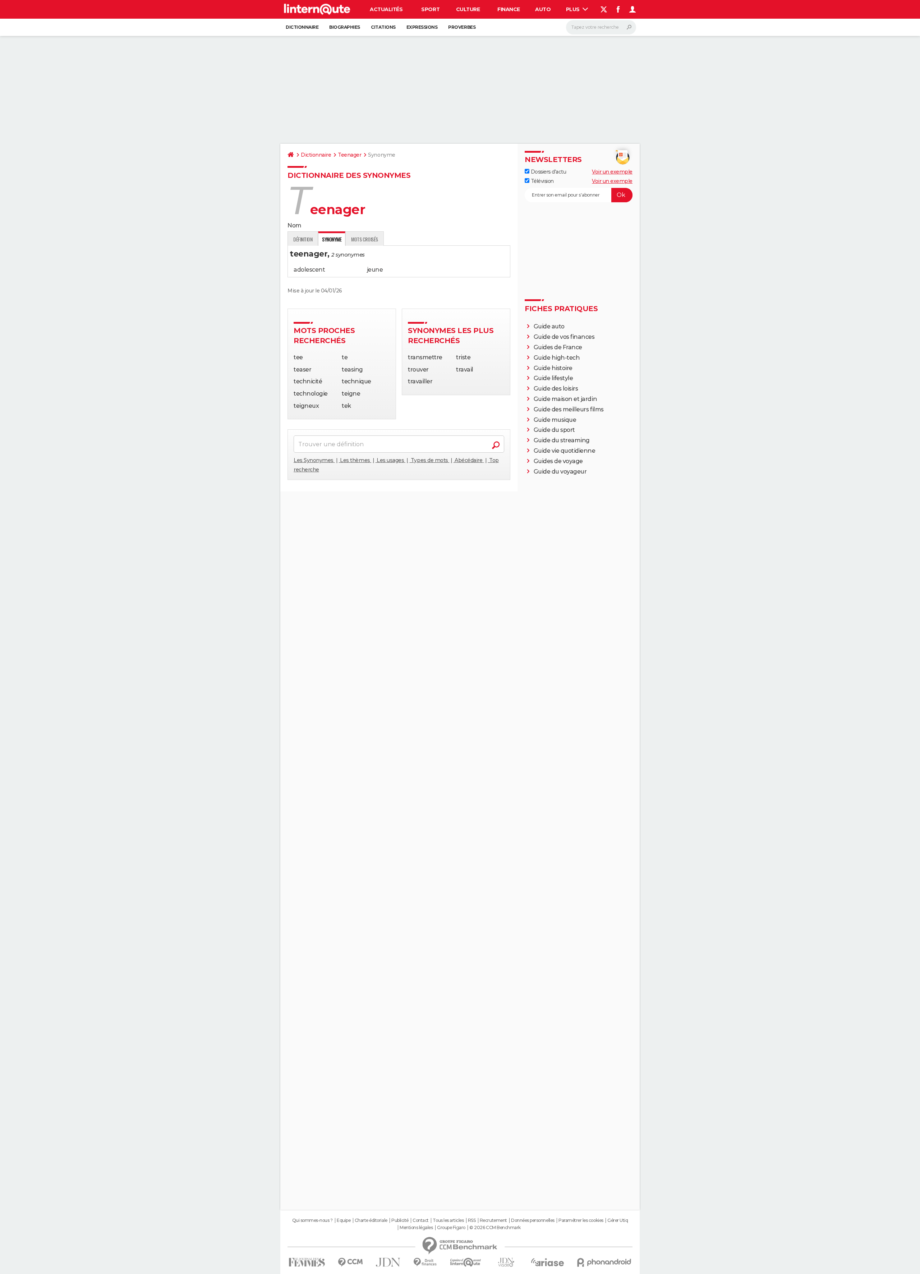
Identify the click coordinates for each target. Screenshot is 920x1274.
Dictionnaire (302, 27)
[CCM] (350, 1262)
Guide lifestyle (553, 378)
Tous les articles (448, 1220)
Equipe (343, 1220)
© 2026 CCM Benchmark (494, 1227)
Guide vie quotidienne (564, 450)
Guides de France (558, 347)
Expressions (422, 27)
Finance (508, 9)
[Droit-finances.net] (425, 1262)
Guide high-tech (557, 357)
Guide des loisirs (556, 388)
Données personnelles (532, 1220)
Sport (430, 9)
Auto (543, 9)
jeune (375, 269)
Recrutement (493, 1220)
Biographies (344, 27)
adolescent (309, 269)
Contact (421, 1220)
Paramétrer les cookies (580, 1220)
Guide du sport (554, 429)
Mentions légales (416, 1227)
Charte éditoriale (371, 1220)
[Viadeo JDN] (506, 1262)
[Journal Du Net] (388, 1262)
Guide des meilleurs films (569, 409)
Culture (468, 9)
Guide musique (555, 419)
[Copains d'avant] (465, 1262)
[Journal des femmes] (307, 1262)
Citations (383, 27)
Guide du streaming (562, 440)
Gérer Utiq (617, 1220)
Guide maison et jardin (565, 399)
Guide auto (549, 326)
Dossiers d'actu (547, 172)
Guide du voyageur (560, 471)
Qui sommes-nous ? (312, 1220)
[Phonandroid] (604, 1262)
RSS (472, 1220)
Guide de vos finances (564, 336)
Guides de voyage (558, 461)
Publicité (400, 1220)
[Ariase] (547, 1262)
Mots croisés (364, 239)
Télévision (541, 181)
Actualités (386, 9)
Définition (302, 239)
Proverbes (461, 27)
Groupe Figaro (451, 1227)
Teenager (349, 155)
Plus (573, 9)
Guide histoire (553, 368)
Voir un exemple (612, 172)
